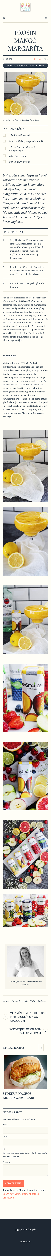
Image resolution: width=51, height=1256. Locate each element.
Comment (6, 1162)
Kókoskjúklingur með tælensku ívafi (25, 1031)
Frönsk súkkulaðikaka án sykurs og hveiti (25, 1095)
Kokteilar (25, 120)
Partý (32, 120)
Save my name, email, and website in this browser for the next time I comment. (25, 1155)
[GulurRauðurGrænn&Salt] (25, 7)
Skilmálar (25, 1241)
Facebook (15, 1000)
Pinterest (42, 1000)
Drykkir (18, 120)
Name (5, 1124)
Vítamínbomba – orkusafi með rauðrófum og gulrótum (28, 1016)
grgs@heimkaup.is (25, 1229)
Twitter (33, 1000)
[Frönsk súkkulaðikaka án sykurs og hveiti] (25, 1072)
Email (5, 1136)
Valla (37, 120)
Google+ (25, 1000)
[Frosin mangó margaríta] (25, 93)
